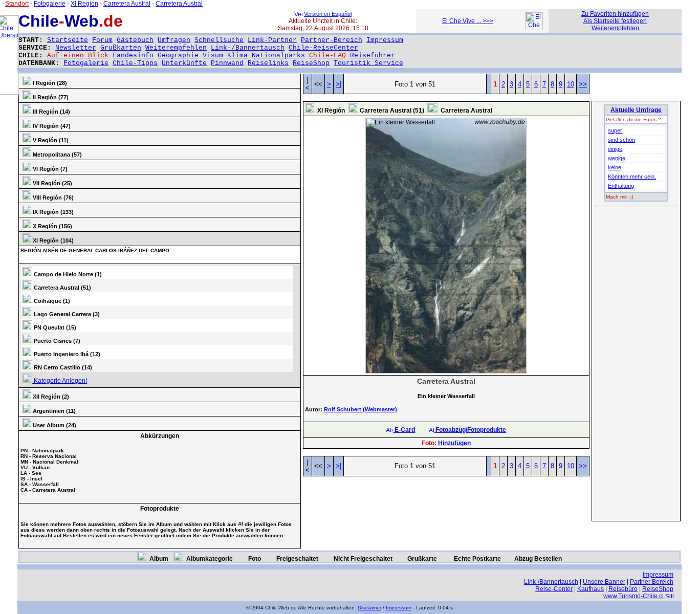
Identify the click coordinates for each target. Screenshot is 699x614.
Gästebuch (135, 40)
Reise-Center (554, 589)
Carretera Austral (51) (61, 287)
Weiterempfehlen (176, 48)
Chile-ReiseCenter (323, 48)
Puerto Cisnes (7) (56, 341)
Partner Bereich (651, 581)
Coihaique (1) (51, 301)
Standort (17, 3)
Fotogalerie (85, 63)
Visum (213, 55)
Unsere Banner (604, 581)
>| (338, 84)
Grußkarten (120, 48)
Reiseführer (372, 55)
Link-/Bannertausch (248, 48)
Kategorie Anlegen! (59, 380)
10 (570, 84)
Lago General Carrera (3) (66, 314)
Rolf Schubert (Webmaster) (360, 409)
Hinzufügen (454, 443)
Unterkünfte (184, 63)
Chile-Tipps (135, 63)
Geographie (178, 55)
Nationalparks (278, 55)
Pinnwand (227, 63)
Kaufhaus (590, 589)
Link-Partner (272, 40)
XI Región (84, 3)
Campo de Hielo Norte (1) (67, 274)
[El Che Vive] (534, 28)
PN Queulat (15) (54, 327)
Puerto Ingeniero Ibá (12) (66, 354)
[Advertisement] (636, 364)
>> (583, 84)
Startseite (67, 40)
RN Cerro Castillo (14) (62, 367)
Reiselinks (268, 63)
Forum (102, 40)
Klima (237, 55)
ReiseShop (311, 63)
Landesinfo (133, 55)
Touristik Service (368, 63)
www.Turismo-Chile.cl (634, 596)
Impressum (384, 40)
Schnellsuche (219, 40)
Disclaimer (369, 607)
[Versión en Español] (298, 13)
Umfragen (174, 40)
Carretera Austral (126, 3)
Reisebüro (623, 589)
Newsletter (75, 48)
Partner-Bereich (331, 40)
